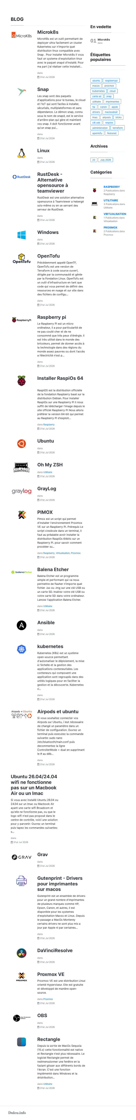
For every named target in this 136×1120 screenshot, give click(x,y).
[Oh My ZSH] (21, 467)
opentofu (97, 133)
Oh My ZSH (50, 465)
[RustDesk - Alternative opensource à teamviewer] (21, 176)
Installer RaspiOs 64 (60, 378)
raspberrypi (111, 80)
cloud (113, 91)
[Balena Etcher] (21, 572)
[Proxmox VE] (21, 976)
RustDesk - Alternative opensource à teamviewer (52, 182)
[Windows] (21, 234)
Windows (48, 232)
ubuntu (96, 80)
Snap (43, 89)
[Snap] (21, 91)
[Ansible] (21, 625)
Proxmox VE (50, 974)
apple (115, 106)
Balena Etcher (53, 569)
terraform (118, 127)
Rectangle (48, 1039)
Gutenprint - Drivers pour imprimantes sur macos (60, 883)
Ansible (46, 622)
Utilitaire (47, 472)
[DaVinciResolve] (21, 953)
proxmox (76, 553)
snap (109, 96)
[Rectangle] (21, 1041)
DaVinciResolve (55, 950)
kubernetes (50, 646)
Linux (43, 150)
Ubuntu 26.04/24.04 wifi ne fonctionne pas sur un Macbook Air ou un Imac (34, 785)
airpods (106, 117)
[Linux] (21, 153)
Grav (42, 854)
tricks (118, 117)
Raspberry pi (51, 317)
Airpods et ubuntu (57, 711)
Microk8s (48, 32)
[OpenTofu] (21, 258)
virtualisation (63, 553)
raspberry (49, 424)
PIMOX (45, 512)
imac (95, 117)
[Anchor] (27, 19)
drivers (96, 112)
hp (93, 106)
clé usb (96, 122)
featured (111, 133)
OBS (42, 1015)
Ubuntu (45, 441)
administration (100, 127)
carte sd (96, 96)
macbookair (111, 112)
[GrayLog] (21, 491)
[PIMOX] (21, 514)
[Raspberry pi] (21, 319)
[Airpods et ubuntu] (21, 714)
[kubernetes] (21, 648)
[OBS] (21, 1018)
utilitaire (96, 101)
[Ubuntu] (21, 443)
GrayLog (46, 488)
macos (96, 85)
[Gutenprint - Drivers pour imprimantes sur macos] (21, 880)
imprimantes (112, 101)
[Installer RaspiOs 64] (21, 380)
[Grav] (21, 857)
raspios (109, 122)
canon (103, 106)
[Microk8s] (21, 34)
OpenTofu (48, 256)
